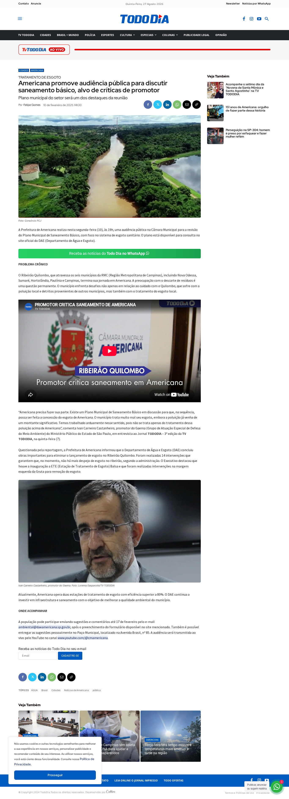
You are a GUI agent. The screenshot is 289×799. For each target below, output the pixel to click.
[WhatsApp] (177, 104)
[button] (267, 19)
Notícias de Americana (76, 690)
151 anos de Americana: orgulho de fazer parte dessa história (247, 108)
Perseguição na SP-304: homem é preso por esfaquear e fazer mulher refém (248, 133)
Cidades (23, 70)
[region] (55, 764)
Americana (37, 70)
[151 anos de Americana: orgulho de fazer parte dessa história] (215, 113)
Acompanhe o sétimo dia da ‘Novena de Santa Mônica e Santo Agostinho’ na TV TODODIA (245, 89)
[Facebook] (244, 19)
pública (97, 690)
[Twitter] (157, 104)
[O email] (187, 104)
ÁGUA (34, 690)
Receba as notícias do (107, 253)
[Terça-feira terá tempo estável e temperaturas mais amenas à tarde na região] (170, 736)
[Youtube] (259, 19)
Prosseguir (55, 775)
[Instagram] (251, 19)
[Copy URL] (196, 104)
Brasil (44, 690)
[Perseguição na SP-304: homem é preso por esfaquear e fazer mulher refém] (215, 136)
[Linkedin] (167, 104)
